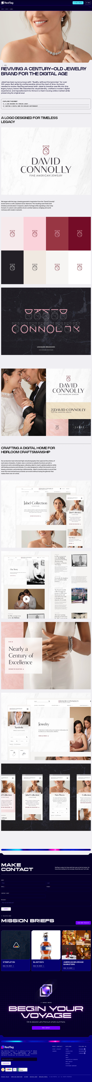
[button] (88, 2)
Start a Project (56, 1049)
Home (2, 9)
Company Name (8, 893)
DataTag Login (33, 1076)
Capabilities (69, 1051)
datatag (68, 1063)
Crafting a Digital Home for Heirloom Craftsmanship (21, 106)
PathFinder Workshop (71, 1065)
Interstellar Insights (72, 1059)
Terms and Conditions (16, 1076)
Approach (68, 1053)
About (67, 1057)
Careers (54, 1051)
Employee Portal (43, 1076)
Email (6, 886)
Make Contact (46, 1028)
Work (6, 9)
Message (6, 900)
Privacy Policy (5, 1076)
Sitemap (26, 1076)
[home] (7, 2)
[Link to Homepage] (19, 1047)
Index (67, 1049)
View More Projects (83, 923)
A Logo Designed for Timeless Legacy (16, 104)
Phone (51, 886)
